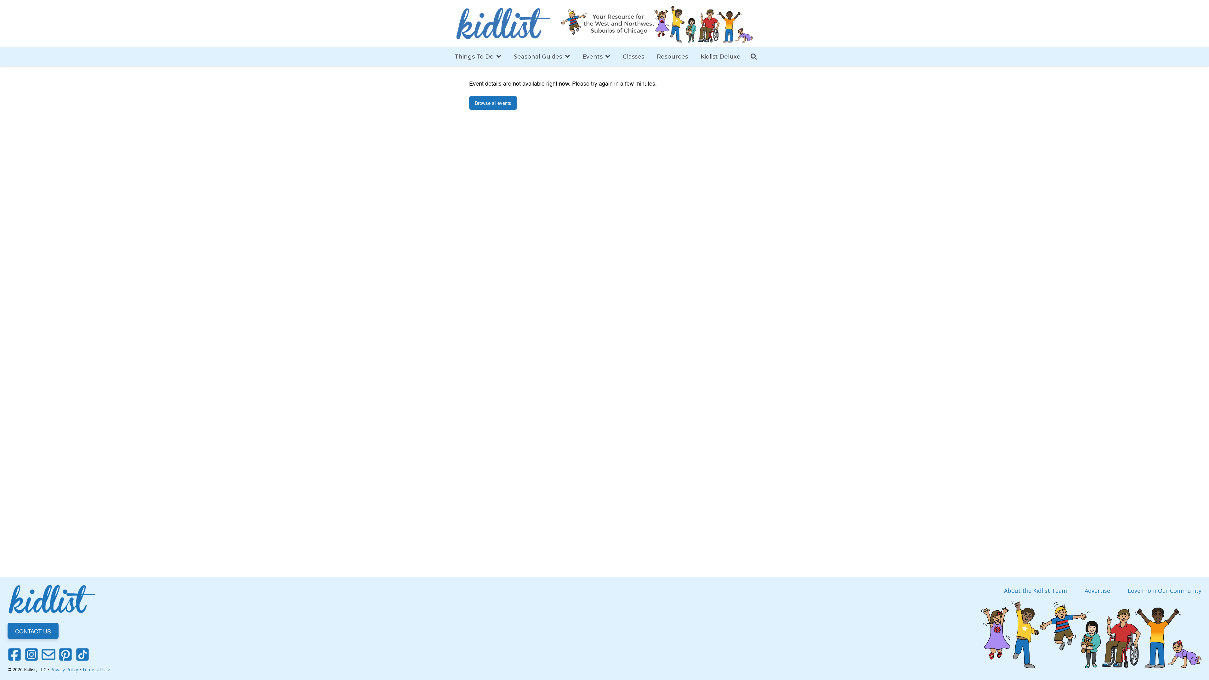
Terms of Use (96, 669)
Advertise (1097, 590)
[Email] (48, 654)
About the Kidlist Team (1035, 590)
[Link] (503, 23)
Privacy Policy (64, 669)
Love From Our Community (1164, 590)
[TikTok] (82, 654)
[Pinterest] (65, 654)
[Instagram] (31, 654)
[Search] (754, 57)
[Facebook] (14, 654)
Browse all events (493, 102)
